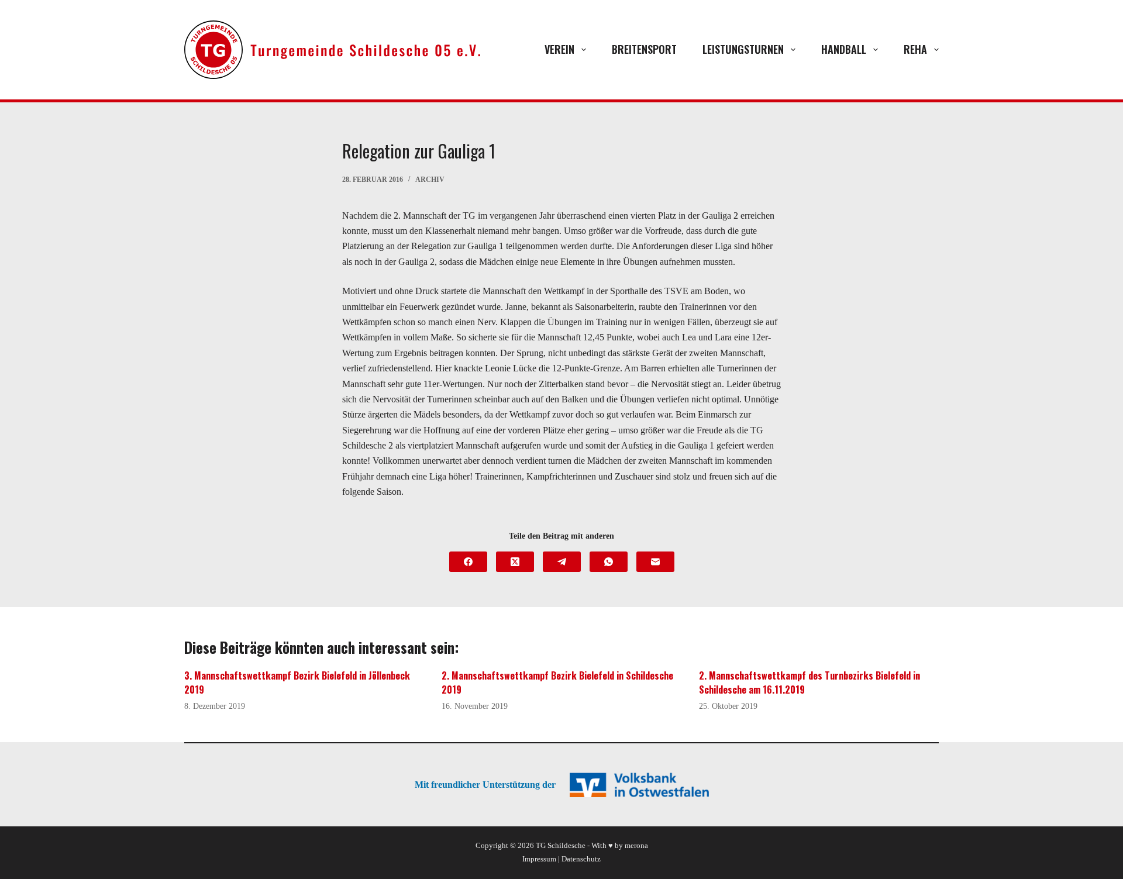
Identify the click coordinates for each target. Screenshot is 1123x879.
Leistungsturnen (743, 49)
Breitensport (644, 49)
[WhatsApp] (609, 561)
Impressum (539, 858)
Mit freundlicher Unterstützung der (485, 785)
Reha (915, 49)
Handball (843, 49)
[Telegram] (562, 561)
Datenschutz (581, 858)
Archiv (430, 179)
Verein (559, 49)
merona (636, 845)
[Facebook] (468, 561)
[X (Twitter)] (515, 561)
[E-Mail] (655, 561)
